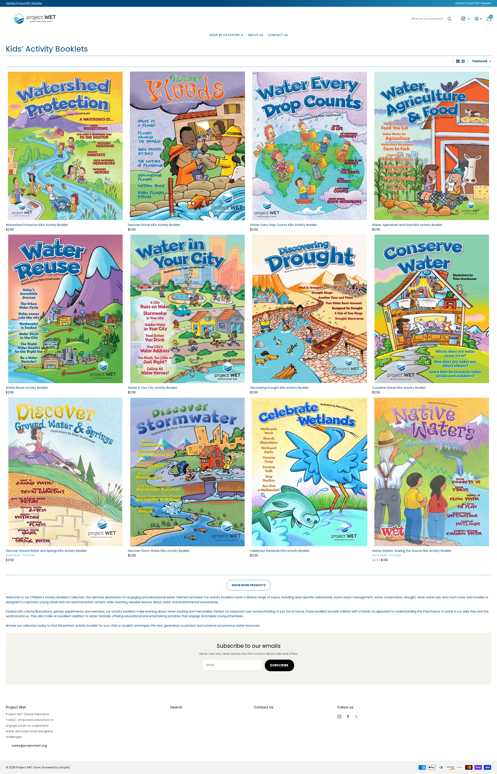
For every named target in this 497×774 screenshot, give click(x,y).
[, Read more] (465, 18)
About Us (255, 35)
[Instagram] (339, 716)
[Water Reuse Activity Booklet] (65, 309)
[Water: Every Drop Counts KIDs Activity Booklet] (309, 146)
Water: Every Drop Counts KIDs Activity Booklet (283, 225)
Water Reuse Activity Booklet (27, 388)
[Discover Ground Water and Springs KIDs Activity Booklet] (65, 472)
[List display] (463, 61)
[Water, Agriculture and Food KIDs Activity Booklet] (431, 146)
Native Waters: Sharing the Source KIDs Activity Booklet (412, 551)
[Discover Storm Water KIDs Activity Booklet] (187, 472)
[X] (356, 716)
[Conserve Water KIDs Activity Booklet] (431, 309)
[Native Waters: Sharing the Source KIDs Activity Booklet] (431, 472)
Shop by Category (224, 35)
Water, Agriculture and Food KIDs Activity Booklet (407, 225)
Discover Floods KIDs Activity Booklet (154, 225)
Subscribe (279, 665)
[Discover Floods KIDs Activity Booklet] (187, 146)
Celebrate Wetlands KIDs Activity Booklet (280, 551)
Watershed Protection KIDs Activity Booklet (37, 225)
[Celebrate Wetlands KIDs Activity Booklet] (309, 472)
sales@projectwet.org (29, 746)
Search (176, 707)
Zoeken (449, 19)
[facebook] (348, 716)
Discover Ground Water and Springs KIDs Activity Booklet (46, 551)
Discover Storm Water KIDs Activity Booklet (159, 551)
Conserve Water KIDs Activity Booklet (399, 388)
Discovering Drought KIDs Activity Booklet (279, 388)
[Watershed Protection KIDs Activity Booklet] (65, 146)
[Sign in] (478, 18)
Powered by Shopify (56, 767)
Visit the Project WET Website (24, 3)
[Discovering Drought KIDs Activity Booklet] (309, 309)
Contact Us (278, 35)
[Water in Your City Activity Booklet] (187, 309)
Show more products (249, 585)
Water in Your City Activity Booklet (152, 388)
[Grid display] (458, 61)
